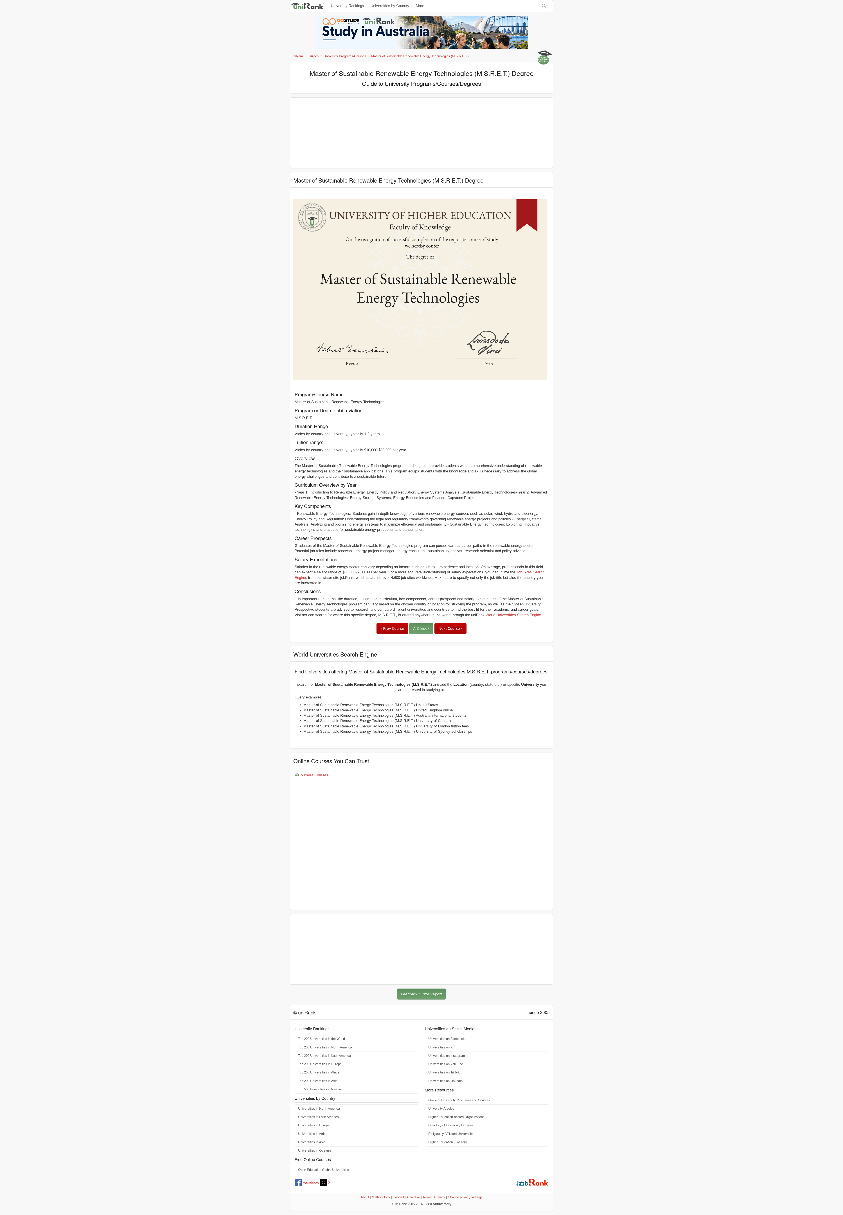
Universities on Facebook (446, 1039)
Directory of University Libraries (451, 1125)
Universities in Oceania (314, 1150)
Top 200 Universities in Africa (318, 1072)
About (365, 1197)
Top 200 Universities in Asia (317, 1081)
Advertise (413, 1197)
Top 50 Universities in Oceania (320, 1089)
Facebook (311, 1182)
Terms (427, 1197)
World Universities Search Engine (513, 615)
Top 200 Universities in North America (325, 1047)
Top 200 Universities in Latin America (324, 1055)
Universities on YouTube (445, 1064)
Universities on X (440, 1047)
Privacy (439, 1197)
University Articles (441, 1108)
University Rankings (347, 6)
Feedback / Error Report (421, 993)
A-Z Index (421, 628)
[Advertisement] (421, 132)
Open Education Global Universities (323, 1170)
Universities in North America (319, 1108)
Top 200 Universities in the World (321, 1039)
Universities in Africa (312, 1134)
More (420, 6)
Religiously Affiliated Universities (451, 1134)
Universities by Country (390, 6)
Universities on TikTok (444, 1072)
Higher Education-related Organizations (456, 1117)
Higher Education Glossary (447, 1142)
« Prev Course (392, 628)
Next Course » (450, 628)
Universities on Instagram (446, 1055)
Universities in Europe (314, 1125)
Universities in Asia (311, 1142)
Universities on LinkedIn (445, 1081)
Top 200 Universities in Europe (320, 1064)
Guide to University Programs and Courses (459, 1100)
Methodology (381, 1197)
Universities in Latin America (318, 1117)
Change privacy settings (465, 1197)
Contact (398, 1197)
